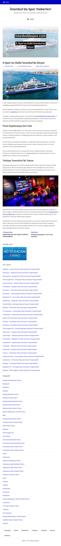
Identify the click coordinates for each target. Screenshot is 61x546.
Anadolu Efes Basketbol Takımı (12, 380)
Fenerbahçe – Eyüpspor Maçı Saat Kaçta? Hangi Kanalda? (20, 286)
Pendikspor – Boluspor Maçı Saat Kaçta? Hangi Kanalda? (20, 346)
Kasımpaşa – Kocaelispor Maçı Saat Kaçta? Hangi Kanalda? (20, 325)
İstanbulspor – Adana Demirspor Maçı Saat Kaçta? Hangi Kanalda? (23, 314)
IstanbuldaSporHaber (25, 66)
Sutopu (52, 530)
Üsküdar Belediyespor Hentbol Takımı (14, 516)
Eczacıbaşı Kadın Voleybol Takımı (13, 422)
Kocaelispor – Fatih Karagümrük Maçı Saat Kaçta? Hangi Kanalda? (22, 293)
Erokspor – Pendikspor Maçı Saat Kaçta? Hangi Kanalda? (20, 321)
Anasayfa (7, 530)
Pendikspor (6, 495)
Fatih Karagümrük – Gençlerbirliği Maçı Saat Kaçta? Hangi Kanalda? (23, 328)
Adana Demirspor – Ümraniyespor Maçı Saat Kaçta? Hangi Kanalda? (23, 356)
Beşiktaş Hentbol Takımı (10, 398)
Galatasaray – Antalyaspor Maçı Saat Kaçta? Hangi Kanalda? (21, 300)
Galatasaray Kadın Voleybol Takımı (13, 471)
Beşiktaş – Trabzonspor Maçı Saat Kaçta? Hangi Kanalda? (20, 307)
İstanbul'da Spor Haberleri (30, 9)
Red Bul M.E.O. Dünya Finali (46, 116)
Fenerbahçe (6, 436)
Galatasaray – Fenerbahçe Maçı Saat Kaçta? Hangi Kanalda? (21, 360)
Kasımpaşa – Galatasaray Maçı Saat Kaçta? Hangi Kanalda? (20, 273)
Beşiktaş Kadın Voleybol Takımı (12, 408)
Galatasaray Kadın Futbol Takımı (12, 467)
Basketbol (6, 387)
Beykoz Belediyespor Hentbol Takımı (14, 412)
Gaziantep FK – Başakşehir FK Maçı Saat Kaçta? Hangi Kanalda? (22, 276)
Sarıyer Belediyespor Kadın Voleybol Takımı (16, 499)
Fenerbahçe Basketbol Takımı (12, 440)
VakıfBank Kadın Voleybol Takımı (13, 520)
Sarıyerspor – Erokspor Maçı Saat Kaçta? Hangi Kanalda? (20, 349)
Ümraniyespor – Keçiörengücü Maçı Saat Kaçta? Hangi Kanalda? (22, 311)
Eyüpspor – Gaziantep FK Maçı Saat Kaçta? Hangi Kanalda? (20, 363)
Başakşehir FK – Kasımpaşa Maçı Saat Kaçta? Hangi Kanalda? (21, 367)
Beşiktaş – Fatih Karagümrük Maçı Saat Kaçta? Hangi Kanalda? (21, 370)
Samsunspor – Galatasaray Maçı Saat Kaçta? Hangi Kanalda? (21, 335)
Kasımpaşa (6, 492)
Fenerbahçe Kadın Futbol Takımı (12, 446)
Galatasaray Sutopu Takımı (11, 474)
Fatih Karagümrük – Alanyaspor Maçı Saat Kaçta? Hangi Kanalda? (22, 279)
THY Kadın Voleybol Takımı (11, 506)
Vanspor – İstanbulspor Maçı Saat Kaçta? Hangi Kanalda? (20, 353)
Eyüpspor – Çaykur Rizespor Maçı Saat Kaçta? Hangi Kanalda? (21, 269)
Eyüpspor (5, 429)
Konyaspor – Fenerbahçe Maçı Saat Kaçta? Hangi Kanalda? (20, 290)
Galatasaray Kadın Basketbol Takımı (13, 464)
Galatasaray (6, 457)
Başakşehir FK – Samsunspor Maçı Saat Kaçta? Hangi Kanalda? (21, 297)
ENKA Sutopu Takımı (9, 426)
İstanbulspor (6, 488)
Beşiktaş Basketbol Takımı (11, 394)
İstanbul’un (14, 112)
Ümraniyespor (7, 513)
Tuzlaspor (6, 509)
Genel (41, 66)
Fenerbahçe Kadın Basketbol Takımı (14, 443)
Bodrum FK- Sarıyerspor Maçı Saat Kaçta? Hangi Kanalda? (20, 318)
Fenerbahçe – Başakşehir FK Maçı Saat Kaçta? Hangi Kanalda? (21, 339)
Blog (37, 66)
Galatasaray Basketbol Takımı (12, 461)
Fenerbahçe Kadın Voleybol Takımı (13, 450)
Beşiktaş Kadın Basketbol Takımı (12, 401)
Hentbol (5, 485)
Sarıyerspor (6, 502)
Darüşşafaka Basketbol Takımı (12, 419)
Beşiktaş (5, 391)
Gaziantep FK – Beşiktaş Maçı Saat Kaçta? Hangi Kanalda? (20, 342)
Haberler (46, 66)
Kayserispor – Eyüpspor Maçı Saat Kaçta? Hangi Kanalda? (20, 332)
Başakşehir (6, 384)
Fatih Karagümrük (8, 433)
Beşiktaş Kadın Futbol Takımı (11, 405)
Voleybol (5, 523)
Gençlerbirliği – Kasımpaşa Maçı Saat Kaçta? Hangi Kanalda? (21, 304)
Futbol (5, 454)
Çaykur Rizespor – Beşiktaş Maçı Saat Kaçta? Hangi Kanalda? (21, 283)
